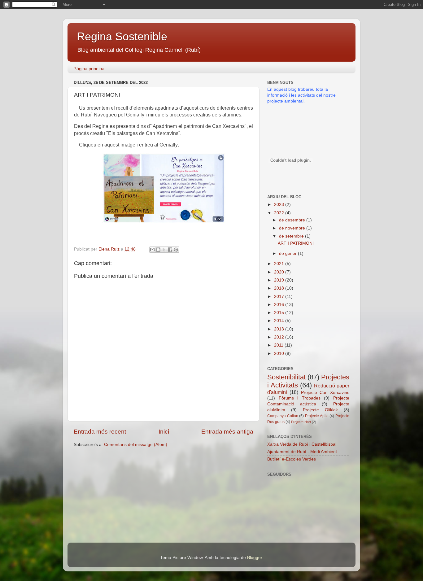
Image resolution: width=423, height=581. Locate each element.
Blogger (254, 557)
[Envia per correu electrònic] (152, 250)
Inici (164, 431)
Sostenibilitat (286, 377)
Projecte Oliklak (320, 410)
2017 (279, 296)
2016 (279, 304)
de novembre (292, 228)
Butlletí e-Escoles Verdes (291, 459)
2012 (279, 337)
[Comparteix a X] (164, 250)
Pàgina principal (89, 68)
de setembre (292, 236)
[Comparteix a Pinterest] (176, 250)
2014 (279, 320)
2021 (279, 263)
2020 (279, 272)
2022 (279, 213)
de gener (288, 253)
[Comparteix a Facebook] (170, 250)
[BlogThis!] (158, 250)
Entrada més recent (100, 431)
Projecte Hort (301, 422)
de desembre (292, 220)
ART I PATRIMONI (296, 243)
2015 (279, 312)
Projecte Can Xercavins (325, 392)
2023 (279, 204)
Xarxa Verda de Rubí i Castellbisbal (301, 444)
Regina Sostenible (122, 36)
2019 (279, 280)
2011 (279, 345)
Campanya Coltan (282, 416)
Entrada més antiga (227, 431)
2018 (279, 288)
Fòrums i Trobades (300, 398)
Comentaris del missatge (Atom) (135, 444)
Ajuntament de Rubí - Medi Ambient (302, 451)
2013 (279, 329)
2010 (279, 353)
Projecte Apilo (317, 416)
